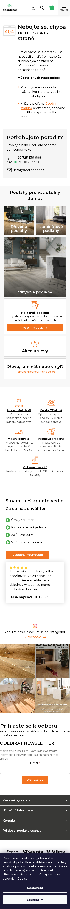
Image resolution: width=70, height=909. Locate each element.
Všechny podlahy (35, 327)
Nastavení (35, 888)
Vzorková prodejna (51, 438)
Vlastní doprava (19, 438)
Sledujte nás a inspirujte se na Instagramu (35, 634)
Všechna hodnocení (27, 555)
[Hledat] (42, 7)
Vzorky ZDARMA (51, 410)
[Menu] (64, 7)
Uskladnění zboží (19, 410)
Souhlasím (35, 900)
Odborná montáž (35, 467)
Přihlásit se (35, 780)
